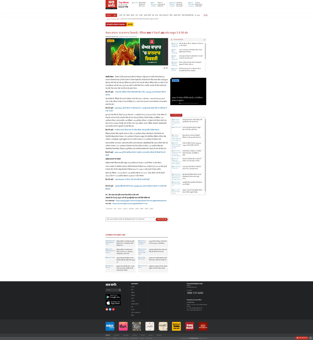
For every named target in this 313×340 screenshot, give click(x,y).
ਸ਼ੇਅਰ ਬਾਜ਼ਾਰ (131, 208)
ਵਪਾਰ (156, 15)
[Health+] (163, 326)
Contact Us (108, 338)
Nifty (115, 208)
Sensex (119, 208)
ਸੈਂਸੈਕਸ (141, 208)
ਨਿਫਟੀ (137, 208)
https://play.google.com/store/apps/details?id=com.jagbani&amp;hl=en (141, 201)
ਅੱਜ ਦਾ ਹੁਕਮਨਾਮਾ (164, 15)
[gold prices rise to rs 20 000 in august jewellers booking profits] (158, 12)
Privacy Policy (149, 338)
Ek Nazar (175, 81)
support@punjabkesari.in (196, 310)
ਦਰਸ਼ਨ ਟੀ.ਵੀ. (177, 15)
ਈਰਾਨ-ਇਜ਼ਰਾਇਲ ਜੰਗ (188, 15)
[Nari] (123, 326)
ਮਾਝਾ (137, 15)
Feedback (115, 338)
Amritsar (151, 335)
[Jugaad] (149, 326)
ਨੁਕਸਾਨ (151, 208)
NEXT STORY (160, 219)
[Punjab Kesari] (189, 326)
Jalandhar (159, 335)
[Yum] (136, 326)
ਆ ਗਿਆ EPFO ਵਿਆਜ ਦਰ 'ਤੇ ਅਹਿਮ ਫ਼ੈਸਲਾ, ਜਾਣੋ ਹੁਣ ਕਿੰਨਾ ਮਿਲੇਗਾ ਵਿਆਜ (137, 130)
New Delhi (116, 335)
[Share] (164, 68)
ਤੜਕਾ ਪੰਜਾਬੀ (147, 15)
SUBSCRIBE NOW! (303, 337)
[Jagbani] (113, 285)
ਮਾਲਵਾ (141, 15)
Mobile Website (134, 338)
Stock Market (109, 208)
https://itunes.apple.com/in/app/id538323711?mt (130, 204)
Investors (125, 208)
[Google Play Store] (117, 297)
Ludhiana (135, 335)
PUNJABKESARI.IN (193, 338)
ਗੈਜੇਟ (171, 15)
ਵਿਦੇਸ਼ (128, 15)
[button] (190, 39)
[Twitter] (110, 309)
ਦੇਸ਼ (124, 15)
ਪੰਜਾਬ (120, 15)
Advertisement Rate (124, 338)
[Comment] (167, 68)
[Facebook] (113, 309)
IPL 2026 (197, 15)
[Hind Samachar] (203, 326)
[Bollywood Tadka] (176, 326)
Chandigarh (126, 335)
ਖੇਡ (153, 15)
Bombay (143, 335)
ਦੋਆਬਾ (132, 15)
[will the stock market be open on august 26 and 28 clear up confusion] (195, 11)
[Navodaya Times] (110, 326)
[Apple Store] (117, 303)
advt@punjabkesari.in (192, 287)
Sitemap (142, 338)
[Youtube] (107, 309)
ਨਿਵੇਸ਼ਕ (146, 208)
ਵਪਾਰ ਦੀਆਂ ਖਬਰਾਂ (176, 115)
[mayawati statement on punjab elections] (177, 7)
